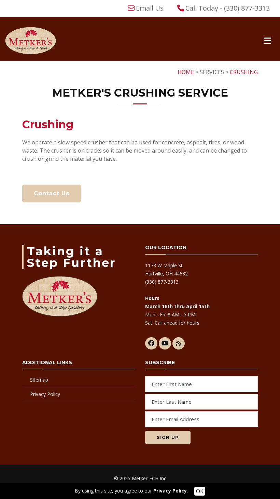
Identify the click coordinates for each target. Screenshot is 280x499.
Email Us (150, 8)
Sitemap (39, 379)
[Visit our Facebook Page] (151, 343)
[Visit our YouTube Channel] (165, 343)
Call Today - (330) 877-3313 (227, 8)
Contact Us (51, 193)
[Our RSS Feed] (178, 343)
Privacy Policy (45, 394)
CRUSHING (244, 72)
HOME (186, 72)
